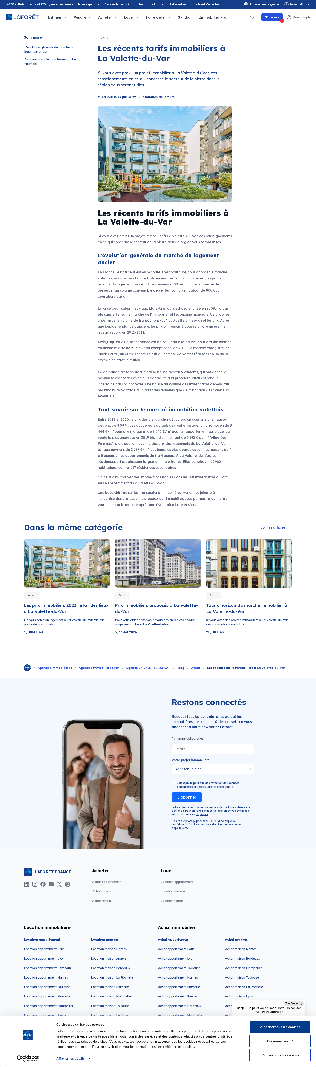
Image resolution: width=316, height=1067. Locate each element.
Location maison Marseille (110, 987)
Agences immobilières (55, 668)
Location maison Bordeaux (110, 968)
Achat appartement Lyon (176, 958)
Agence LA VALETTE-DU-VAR (148, 668)
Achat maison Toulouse (242, 977)
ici (232, 786)
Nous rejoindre (88, 4)
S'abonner (186, 797)
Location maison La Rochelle (112, 977)
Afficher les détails (70, 1058)
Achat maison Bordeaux (242, 958)
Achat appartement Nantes (178, 977)
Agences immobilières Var (99, 668)
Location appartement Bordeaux (48, 968)
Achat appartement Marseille (179, 987)
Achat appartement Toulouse (179, 968)
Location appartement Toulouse (47, 987)
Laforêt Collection (207, 4)
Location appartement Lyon (44, 958)
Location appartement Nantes (46, 977)
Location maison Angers (108, 958)
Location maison (173, 891)
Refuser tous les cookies (280, 1055)
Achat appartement (106, 882)
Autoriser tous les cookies (280, 1027)
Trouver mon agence (264, 4)
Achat (105, 37)
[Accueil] (27, 667)
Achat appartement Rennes (178, 996)
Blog (180, 668)
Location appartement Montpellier (48, 1006)
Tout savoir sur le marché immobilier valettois (50, 61)
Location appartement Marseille (47, 996)
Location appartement (177, 882)
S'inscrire (274, 18)
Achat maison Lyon (239, 996)
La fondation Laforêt (150, 4)
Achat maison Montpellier (243, 968)
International (179, 4)
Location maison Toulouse (110, 1006)
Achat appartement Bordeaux (179, 1006)
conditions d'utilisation (212, 824)
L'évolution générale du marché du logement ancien (49, 49)
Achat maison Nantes (240, 949)
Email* (179, 749)
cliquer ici (202, 814)
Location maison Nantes (109, 949)
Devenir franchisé (116, 4)
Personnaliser (277, 1041)
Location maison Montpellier (111, 996)
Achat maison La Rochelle (244, 987)
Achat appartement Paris (176, 949)
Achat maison (102, 891)
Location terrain (172, 901)
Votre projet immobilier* (190, 760)
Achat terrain (101, 901)
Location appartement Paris (44, 949)
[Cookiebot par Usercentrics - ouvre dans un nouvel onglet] (28, 1058)
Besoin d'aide (299, 4)
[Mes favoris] (252, 17)
